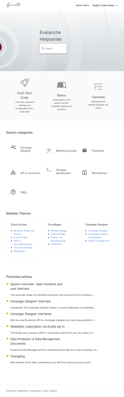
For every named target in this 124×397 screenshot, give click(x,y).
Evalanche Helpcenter (17, 390)
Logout (53, 390)
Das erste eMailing (23, 247)
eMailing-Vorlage (59, 230)
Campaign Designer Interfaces (30, 313)
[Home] (13, 6)
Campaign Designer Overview (30, 301)
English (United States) (104, 5)
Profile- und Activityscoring (58, 239)
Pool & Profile (20, 237)
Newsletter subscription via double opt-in (37, 326)
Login (45, 390)
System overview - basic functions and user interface (36, 286)
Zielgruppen (19, 250)
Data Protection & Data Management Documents (35, 341)
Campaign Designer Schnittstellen (98, 235)
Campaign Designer (98, 230)
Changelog (17, 356)
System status (82, 5)
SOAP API (56, 244)
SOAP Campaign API (98, 240)
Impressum (35, 390)
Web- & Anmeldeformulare (23, 242)
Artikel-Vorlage (58, 233)
